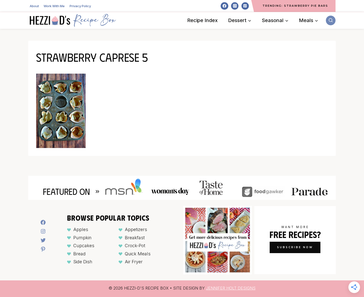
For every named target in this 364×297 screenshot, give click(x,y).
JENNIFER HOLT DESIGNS (231, 288)
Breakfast (135, 237)
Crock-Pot (135, 245)
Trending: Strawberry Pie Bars (295, 5)
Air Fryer (134, 261)
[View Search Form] (331, 20)
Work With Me (54, 6)
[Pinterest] (245, 6)
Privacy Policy (80, 6)
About (34, 6)
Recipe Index (202, 20)
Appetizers (136, 229)
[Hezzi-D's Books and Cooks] (72, 20)
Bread (79, 253)
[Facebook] (224, 6)
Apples (80, 229)
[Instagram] (234, 6)
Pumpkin (82, 237)
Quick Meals (138, 253)
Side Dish (82, 261)
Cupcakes (83, 245)
